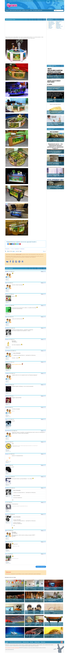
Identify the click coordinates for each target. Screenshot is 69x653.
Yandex (32, 0)
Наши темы (58, 27)
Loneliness (7, 373)
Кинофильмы (58, 24)
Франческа (7, 514)
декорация (17, 248)
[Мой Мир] (12, 244)
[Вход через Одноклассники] (13, 262)
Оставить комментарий (41, 566)
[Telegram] (18, 244)
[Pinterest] (20, 244)
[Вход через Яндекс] (23, 262)
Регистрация (14, 0)
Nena (6, 465)
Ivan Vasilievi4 (7, 350)
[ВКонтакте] (8, 244)
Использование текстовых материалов (12, 647)
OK (25, 0)
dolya (14, 251)
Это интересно (51, 22)
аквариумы (22, 248)
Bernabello (7, 328)
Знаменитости (51, 24)
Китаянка (6, 339)
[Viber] (14, 244)
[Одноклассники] (9, 244)
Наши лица (51, 27)
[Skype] (17, 244)
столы (13, 248)
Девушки (57, 23)
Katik (6, 282)
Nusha (6, 316)
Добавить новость (25, 10)
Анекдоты (58, 22)
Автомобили (58, 25)
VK (23, 0)
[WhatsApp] (15, 244)
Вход (6, 0)
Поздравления (58, 28)
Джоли (6, 530)
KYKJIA (6, 294)
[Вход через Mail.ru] (19, 262)
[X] (11, 244)
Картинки (7, 248)
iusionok (6, 362)
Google (28, 0)
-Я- (5, 502)
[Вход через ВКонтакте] (7, 262)
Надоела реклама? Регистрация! (15, 10)
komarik (6, 305)
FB (24, 0)
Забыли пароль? (9, 0)
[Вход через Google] (16, 262)
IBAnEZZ (6, 271)
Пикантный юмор (52, 23)
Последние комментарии (37, 10)
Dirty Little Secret (8, 430)
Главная (7, 10)
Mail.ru (30, 0)
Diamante (6, 454)
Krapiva (6, 384)
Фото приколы (51, 21)
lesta (6, 407)
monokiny (7, 476)
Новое (31, 10)
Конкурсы (50, 28)
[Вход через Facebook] (11, 262)
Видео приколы (59, 21)
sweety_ (6, 419)
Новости (50, 26)
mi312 (6, 396)
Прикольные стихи (59, 26)
